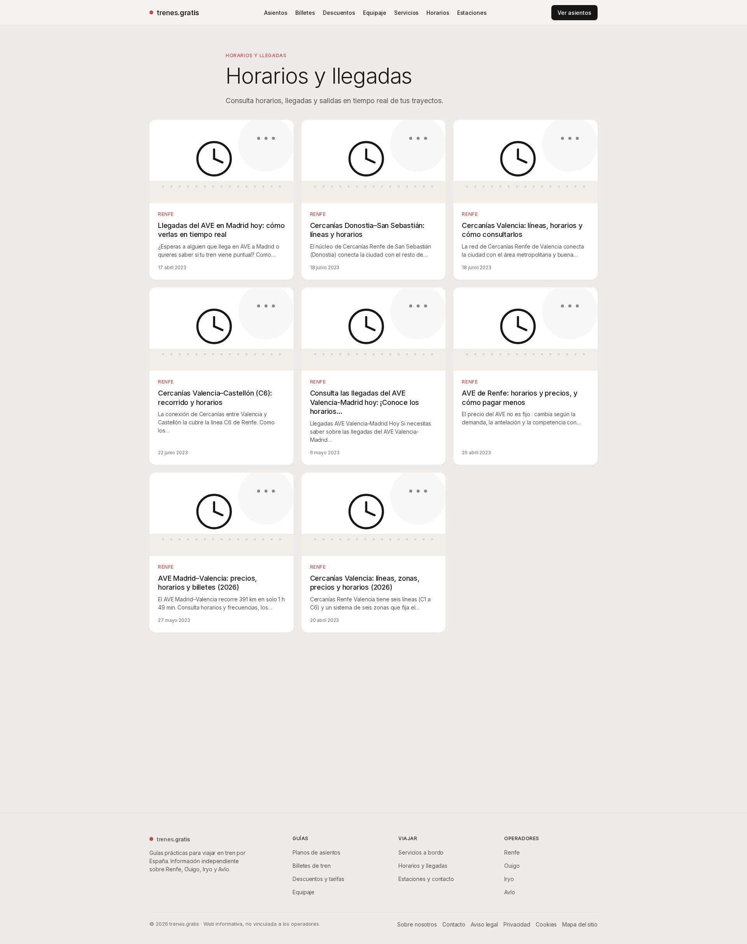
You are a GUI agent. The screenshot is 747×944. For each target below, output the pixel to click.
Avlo (509, 892)
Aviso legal (484, 924)
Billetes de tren (311, 865)
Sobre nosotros (417, 924)
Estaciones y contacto (426, 879)
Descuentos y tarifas (318, 879)
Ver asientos (574, 12)
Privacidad (516, 924)
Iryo (509, 879)
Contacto (453, 924)
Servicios (406, 12)
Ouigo (512, 865)
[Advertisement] (373, 721)
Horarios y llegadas (422, 865)
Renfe (512, 852)
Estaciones (472, 12)
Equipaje (374, 12)
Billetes (305, 12)
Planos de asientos (316, 852)
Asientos (276, 12)
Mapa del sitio (580, 924)
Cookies (546, 924)
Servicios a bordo (421, 852)
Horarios (437, 12)
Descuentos (339, 12)
